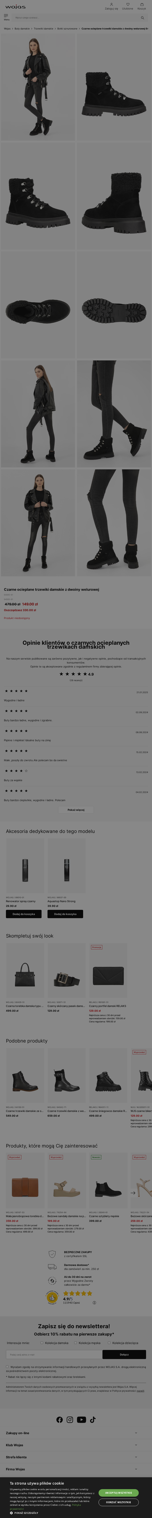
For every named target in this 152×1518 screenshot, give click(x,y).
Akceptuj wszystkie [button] (118, 1492)
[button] (52, 1513)
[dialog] (76, 759)
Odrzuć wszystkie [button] (118, 1502)
